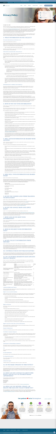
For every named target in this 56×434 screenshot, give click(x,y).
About (25, 5)
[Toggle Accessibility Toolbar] (54, 432)
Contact (41, 5)
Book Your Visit (49, 5)
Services (29, 5)
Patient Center (35, 5)
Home (21, 5)
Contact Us (5, 2)
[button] (18, 407)
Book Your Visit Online (32, 0)
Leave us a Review (48, 398)
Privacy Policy (25, 430)
